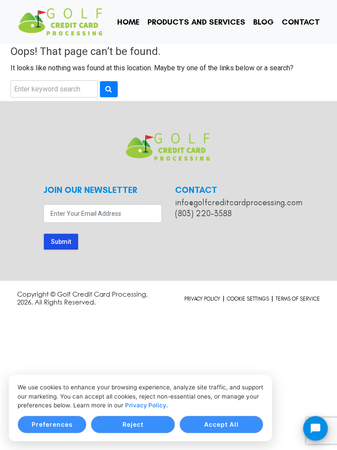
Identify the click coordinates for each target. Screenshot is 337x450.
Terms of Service (298, 299)
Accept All (221, 424)
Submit (61, 241)
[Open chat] (315, 428)
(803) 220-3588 (203, 213)
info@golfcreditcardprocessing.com (238, 202)
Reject (132, 424)
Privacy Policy (145, 405)
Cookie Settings (248, 299)
